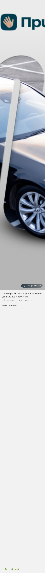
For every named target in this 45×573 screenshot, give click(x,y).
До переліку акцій (12, 569)
